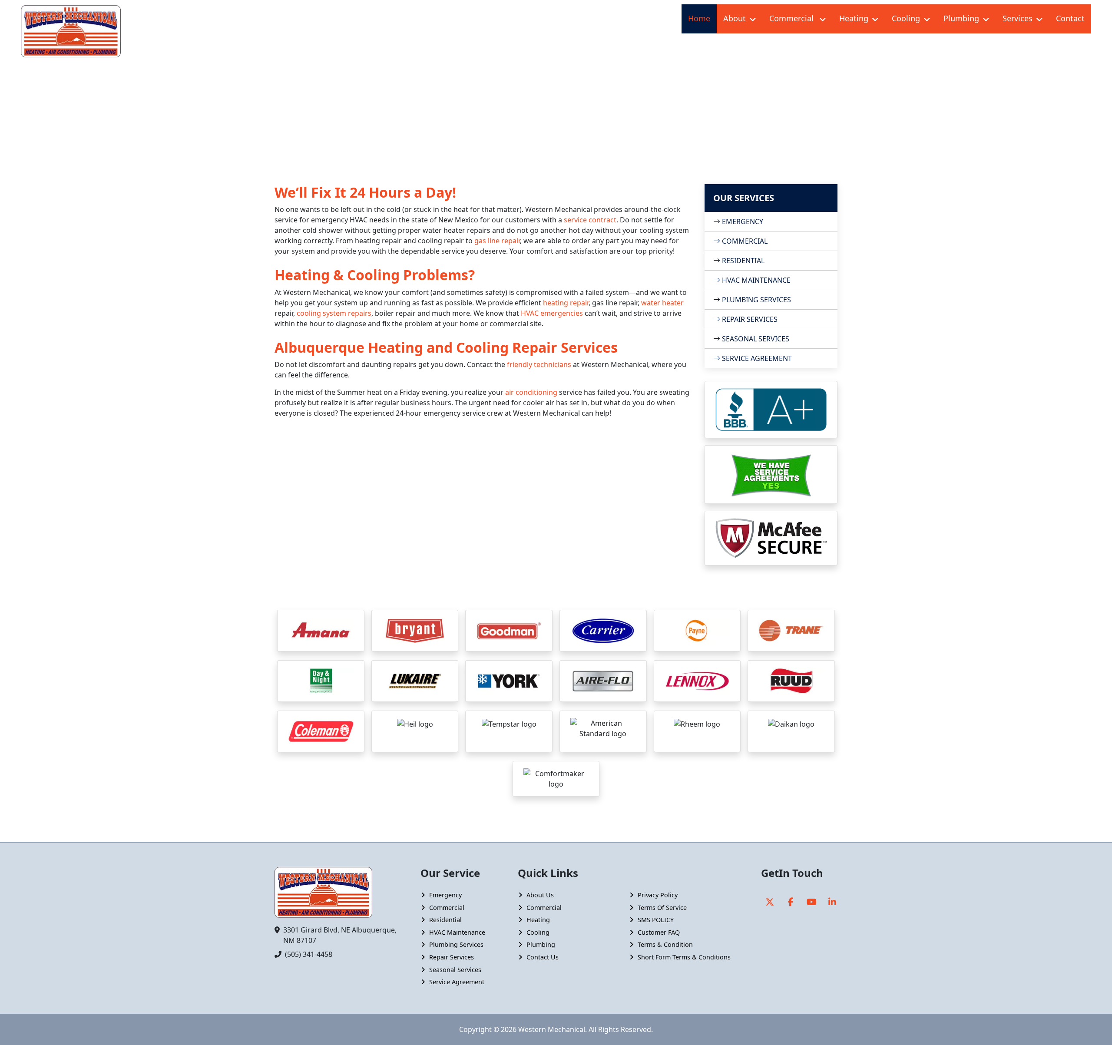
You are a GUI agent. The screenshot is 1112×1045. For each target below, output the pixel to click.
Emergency (445, 895)
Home (699, 18)
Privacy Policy (658, 895)
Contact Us (542, 957)
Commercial (792, 18)
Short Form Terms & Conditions (684, 957)
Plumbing (961, 18)
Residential (742, 260)
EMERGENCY (741, 221)
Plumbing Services (755, 299)
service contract (590, 220)
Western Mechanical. (552, 1029)
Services (1018, 18)
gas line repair (497, 240)
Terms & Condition (665, 944)
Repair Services (749, 319)
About (734, 18)
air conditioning (531, 392)
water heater (662, 303)
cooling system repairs (334, 313)
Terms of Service (662, 907)
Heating (853, 18)
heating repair (566, 303)
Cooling (906, 18)
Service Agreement (756, 358)
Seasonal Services (754, 339)
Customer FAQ (659, 932)
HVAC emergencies (552, 313)
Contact (1070, 18)
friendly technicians (539, 364)
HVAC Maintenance (755, 280)
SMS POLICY (656, 920)
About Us (540, 895)
